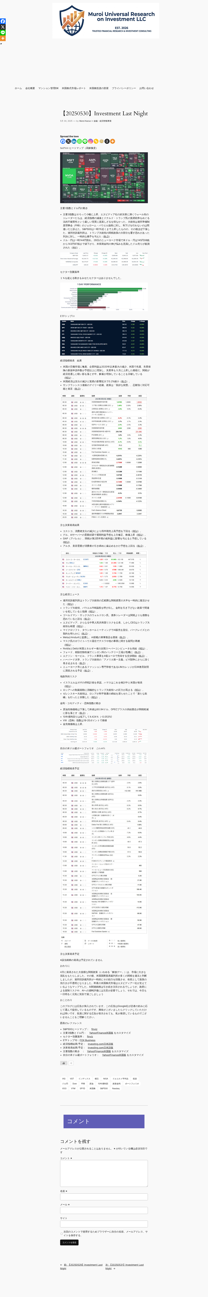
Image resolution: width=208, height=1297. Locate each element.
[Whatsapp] (79, 141)
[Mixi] (101, 141)
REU (67, 377)
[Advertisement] (104, 62)
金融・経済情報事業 (102, 121)
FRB (83, 1083)
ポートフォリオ (132, 1083)
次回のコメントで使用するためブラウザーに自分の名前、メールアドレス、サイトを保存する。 (106, 1233)
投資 (135, 1078)
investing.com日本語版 (100, 1044)
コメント (66, 1158)
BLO (106, 236)
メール (65, 1204)
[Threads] (107, 141)
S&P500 (104, 1088)
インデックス (84, 1078)
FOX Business (87, 1040)
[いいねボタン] (63, 1063)
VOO (64, 1088)
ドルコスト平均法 (120, 1078)
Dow (75, 1083)
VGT (72, 1078)
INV (75, 247)
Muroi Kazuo (85, 121)
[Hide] (1, 44)
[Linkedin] (73, 141)
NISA (105, 1078)
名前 (63, 1191)
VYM (73, 1088)
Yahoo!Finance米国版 (101, 1032)
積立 (97, 1078)
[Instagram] (90, 141)
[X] (68, 141)
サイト (63, 1218)
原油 (91, 1083)
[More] (112, 141)
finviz (94, 1029)
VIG (63, 1078)
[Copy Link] (96, 141)
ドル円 (65, 1083)
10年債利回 (103, 1083)
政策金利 (117, 1083)
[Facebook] (62, 141)
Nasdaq (116, 1088)
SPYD (82, 1088)
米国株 (93, 1088)
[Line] (84, 141)
